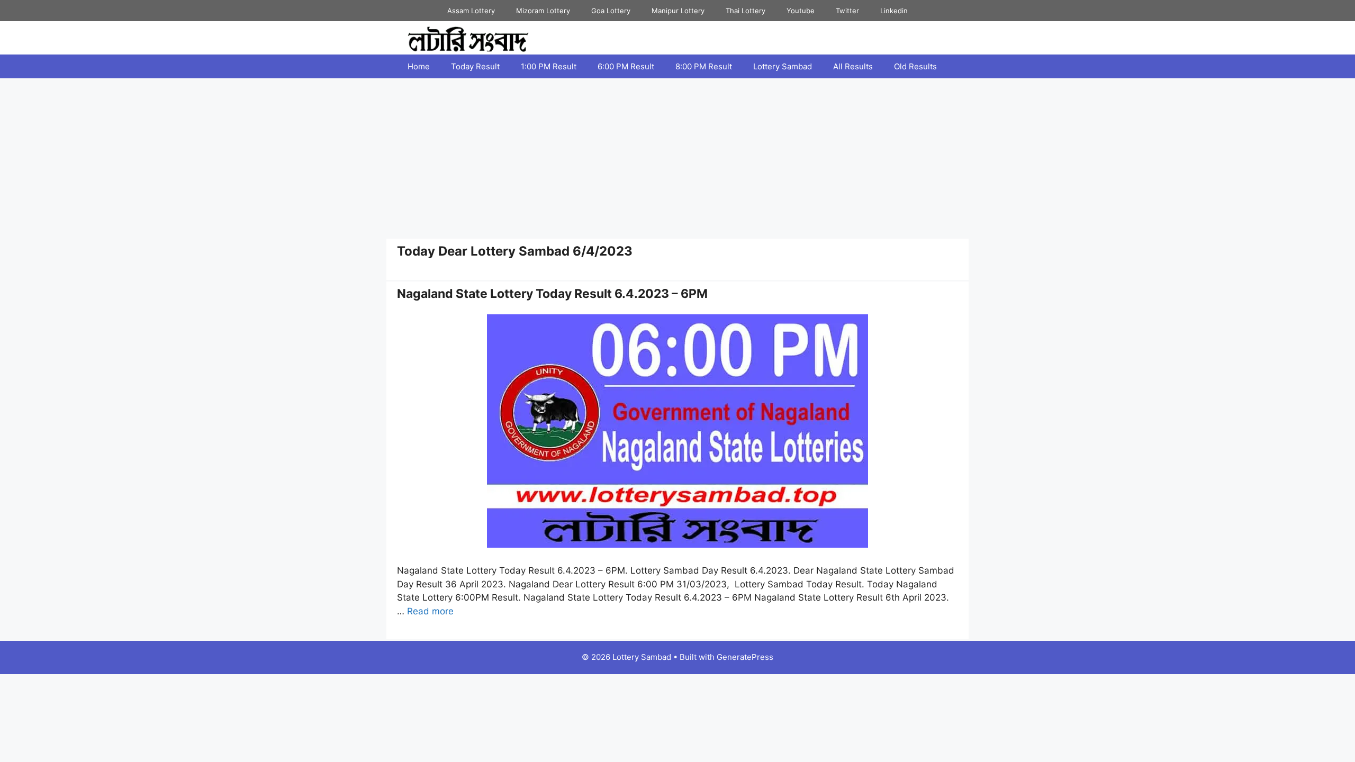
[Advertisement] (677, 158)
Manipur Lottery (678, 10)
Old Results (915, 66)
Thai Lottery (745, 10)
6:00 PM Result (626, 66)
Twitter (847, 10)
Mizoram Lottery (543, 10)
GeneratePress (745, 657)
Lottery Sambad (782, 66)
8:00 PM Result (703, 66)
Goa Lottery (610, 10)
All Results (853, 66)
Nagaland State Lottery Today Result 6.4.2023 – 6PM (552, 293)
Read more (430, 611)
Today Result (475, 66)
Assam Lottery (471, 10)
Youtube (801, 10)
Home (419, 66)
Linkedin (894, 10)
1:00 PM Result (548, 66)
